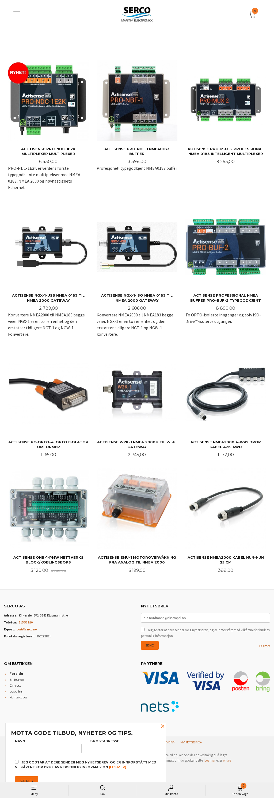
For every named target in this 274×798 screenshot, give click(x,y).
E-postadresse (104, 741)
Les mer (264, 646)
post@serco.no (27, 629)
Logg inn (16, 691)
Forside (16, 674)
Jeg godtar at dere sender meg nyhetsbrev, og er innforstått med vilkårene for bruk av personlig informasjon (205, 633)
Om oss (15, 685)
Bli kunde (16, 680)
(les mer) (117, 767)
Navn (20, 741)
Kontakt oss (18, 697)
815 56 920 (26, 622)
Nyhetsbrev (191, 742)
